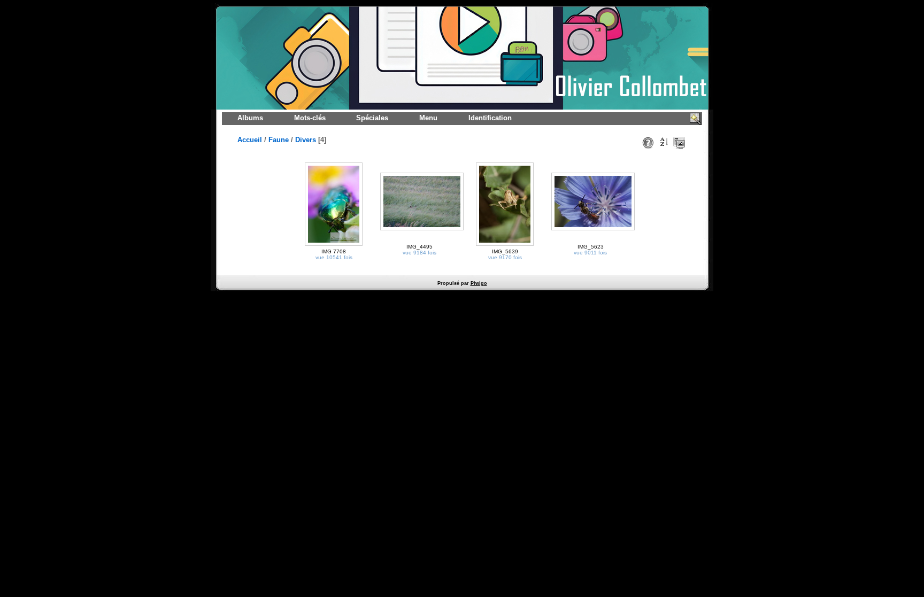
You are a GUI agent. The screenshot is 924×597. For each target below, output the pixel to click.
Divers (305, 140)
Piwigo (479, 283)
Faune (278, 140)
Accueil (249, 140)
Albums (250, 118)
